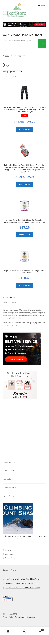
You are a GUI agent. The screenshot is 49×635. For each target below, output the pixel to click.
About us (8, 550)
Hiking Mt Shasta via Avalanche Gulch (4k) (22, 583)
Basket (38, 629)
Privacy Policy (10, 558)
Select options (24, 184)
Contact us (9, 554)
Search (42, 43)
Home (7, 56)
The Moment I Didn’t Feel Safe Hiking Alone (23, 579)
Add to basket (24, 129)
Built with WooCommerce (25, 617)
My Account (8, 631)
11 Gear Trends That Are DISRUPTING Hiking (23, 588)
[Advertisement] (24, 430)
